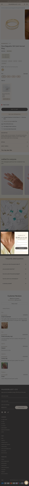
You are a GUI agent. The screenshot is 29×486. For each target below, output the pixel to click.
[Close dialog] (27, 232)
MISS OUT (21, 250)
